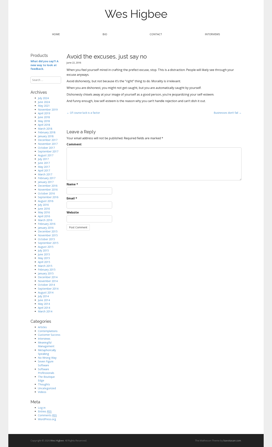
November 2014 (48, 281)
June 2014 (44, 300)
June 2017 (44, 163)
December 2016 (47, 185)
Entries (45, 411)
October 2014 (46, 284)
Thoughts (44, 384)
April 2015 (44, 262)
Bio (105, 34)
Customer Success (49, 334)
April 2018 (44, 124)
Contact (156, 34)
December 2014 (47, 277)
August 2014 (45, 292)
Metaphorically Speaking (47, 352)
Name (72, 184)
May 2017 (44, 167)
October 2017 (46, 147)
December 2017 (47, 140)
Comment (74, 144)
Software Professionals (46, 371)
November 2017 (48, 144)
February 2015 (46, 269)
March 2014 (45, 311)
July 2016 (43, 204)
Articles (42, 327)
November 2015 (48, 235)
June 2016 (44, 208)
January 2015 (45, 273)
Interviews (212, 34)
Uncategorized (47, 388)
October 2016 (46, 193)
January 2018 (45, 136)
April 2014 (44, 307)
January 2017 (45, 182)
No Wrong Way (47, 357)
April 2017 (44, 170)
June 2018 (44, 117)
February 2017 (46, 178)
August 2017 (45, 155)
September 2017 (48, 151)
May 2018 (44, 121)
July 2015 (43, 250)
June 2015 (44, 254)
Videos (42, 392)
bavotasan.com (232, 440)
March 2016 (45, 220)
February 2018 (46, 132)
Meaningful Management (46, 344)
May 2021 (44, 105)
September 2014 (48, 288)
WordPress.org (47, 419)
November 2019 (48, 109)
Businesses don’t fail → (227, 112)
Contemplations (48, 331)
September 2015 (48, 243)
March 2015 (45, 266)
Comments (47, 415)
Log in (42, 407)
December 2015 (47, 231)
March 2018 (45, 128)
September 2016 (48, 197)
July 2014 (43, 296)
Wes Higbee (136, 13)
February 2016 (46, 224)
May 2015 (44, 258)
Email (72, 198)
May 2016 (44, 212)
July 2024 (43, 98)
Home (56, 34)
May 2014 (44, 304)
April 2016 (44, 216)
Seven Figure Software (45, 363)
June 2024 (44, 102)
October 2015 (46, 239)
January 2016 (45, 227)
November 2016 (48, 189)
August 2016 (45, 201)
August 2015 (45, 246)
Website (73, 212)
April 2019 (44, 113)
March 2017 (45, 174)
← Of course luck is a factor (83, 112)
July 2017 (43, 159)
